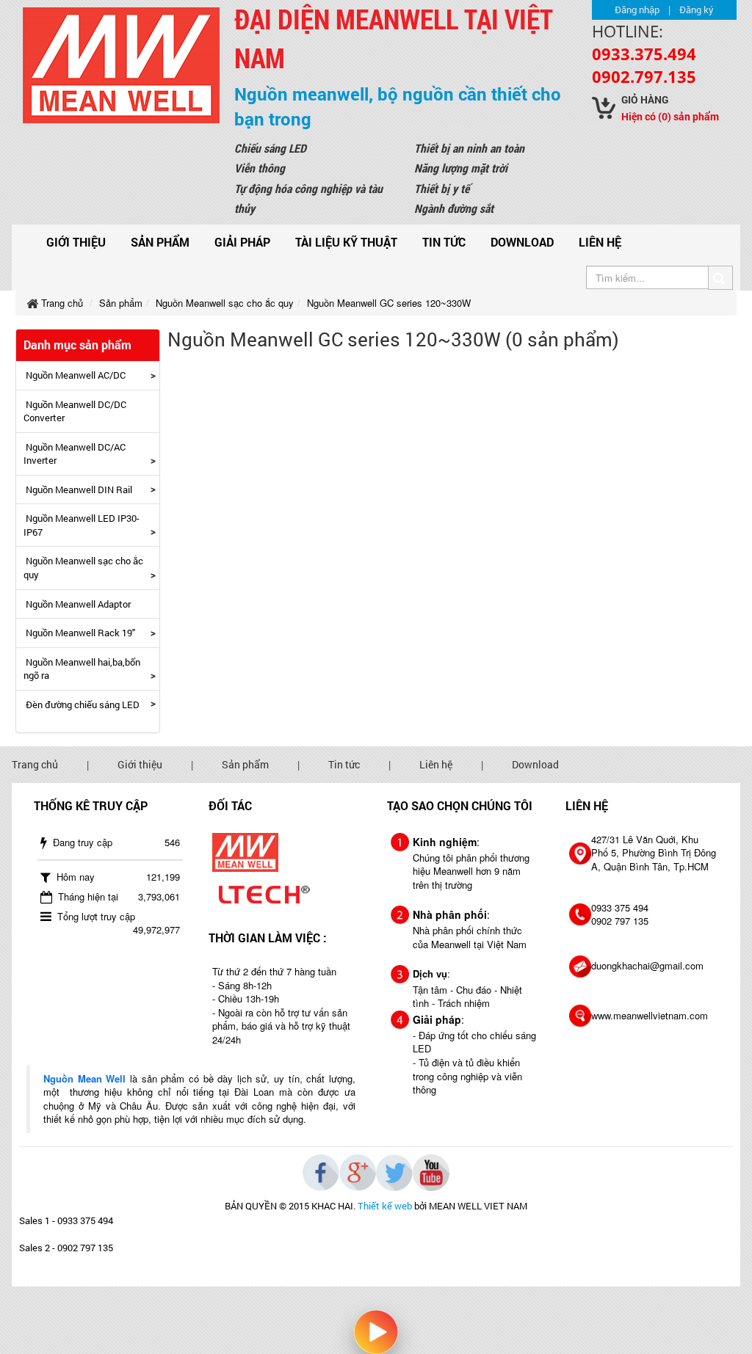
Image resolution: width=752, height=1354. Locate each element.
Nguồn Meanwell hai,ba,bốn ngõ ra (82, 669)
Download (522, 242)
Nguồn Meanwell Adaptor (78, 604)
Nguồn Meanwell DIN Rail (79, 489)
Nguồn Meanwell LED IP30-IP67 (82, 525)
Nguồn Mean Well (84, 1078)
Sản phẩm (160, 242)
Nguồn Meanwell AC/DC (76, 375)
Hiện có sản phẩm (670, 116)
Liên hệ (600, 242)
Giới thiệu (76, 242)
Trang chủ (35, 764)
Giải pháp (242, 242)
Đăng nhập (637, 9)
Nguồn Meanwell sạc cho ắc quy (83, 567)
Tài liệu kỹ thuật (346, 242)
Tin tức (444, 242)
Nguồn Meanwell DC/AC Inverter (75, 453)
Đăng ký (696, 9)
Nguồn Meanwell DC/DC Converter (75, 411)
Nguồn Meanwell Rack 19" (80, 632)
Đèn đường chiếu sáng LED (83, 704)
